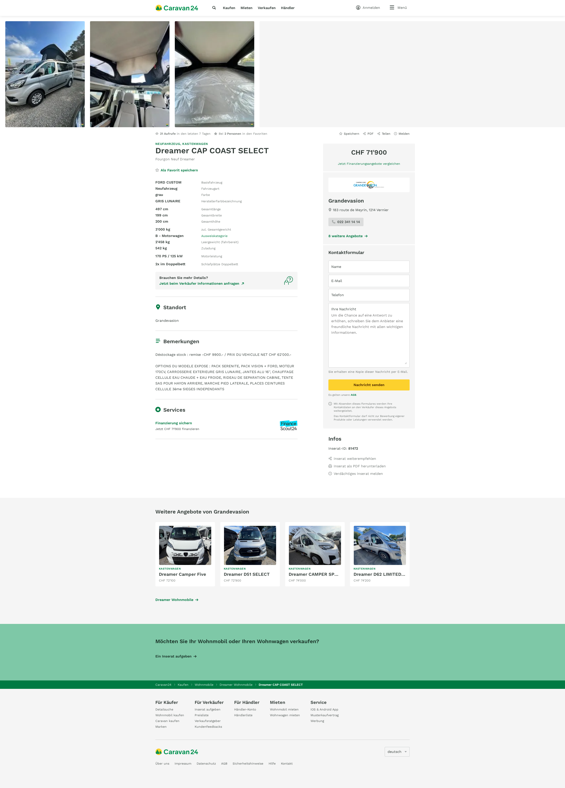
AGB (353, 394)
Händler (288, 8)
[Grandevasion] (369, 185)
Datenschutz (206, 763)
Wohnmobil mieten (284, 709)
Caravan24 (163, 684)
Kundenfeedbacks (208, 726)
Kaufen (229, 8)
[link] (185, 554)
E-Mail (336, 281)
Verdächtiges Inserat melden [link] (358, 474)
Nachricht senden (369, 385)
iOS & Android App (324, 709)
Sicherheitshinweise (248, 763)
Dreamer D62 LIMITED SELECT (387, 574)
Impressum (183, 763)
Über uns (162, 763)
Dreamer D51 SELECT (247, 574)
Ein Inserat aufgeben (173, 656)
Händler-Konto (245, 709)
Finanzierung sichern (173, 423)
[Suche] (215, 8)
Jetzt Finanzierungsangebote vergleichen (369, 163)
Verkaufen (267, 8)
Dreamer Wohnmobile (174, 600)
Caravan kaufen (167, 721)
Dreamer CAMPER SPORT (316, 574)
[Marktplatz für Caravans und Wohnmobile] (176, 8)
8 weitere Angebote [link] (345, 236)
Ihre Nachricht (343, 309)
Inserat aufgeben (207, 709)
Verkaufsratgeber (208, 721)
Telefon (337, 295)
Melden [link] (404, 133)
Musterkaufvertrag (325, 715)
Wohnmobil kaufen (169, 715)
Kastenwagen (195, 144)
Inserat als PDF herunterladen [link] (360, 466)
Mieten (246, 8)
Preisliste (202, 715)
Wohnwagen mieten (285, 715)
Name (336, 267)
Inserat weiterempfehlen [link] (355, 459)
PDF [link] (370, 133)
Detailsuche (164, 709)
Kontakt (287, 763)
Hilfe (272, 763)
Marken (161, 726)
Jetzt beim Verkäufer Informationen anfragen (199, 283)
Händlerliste (243, 715)
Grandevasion (346, 201)
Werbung (317, 721)
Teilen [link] (386, 133)
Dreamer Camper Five (182, 574)
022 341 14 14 (348, 222)
